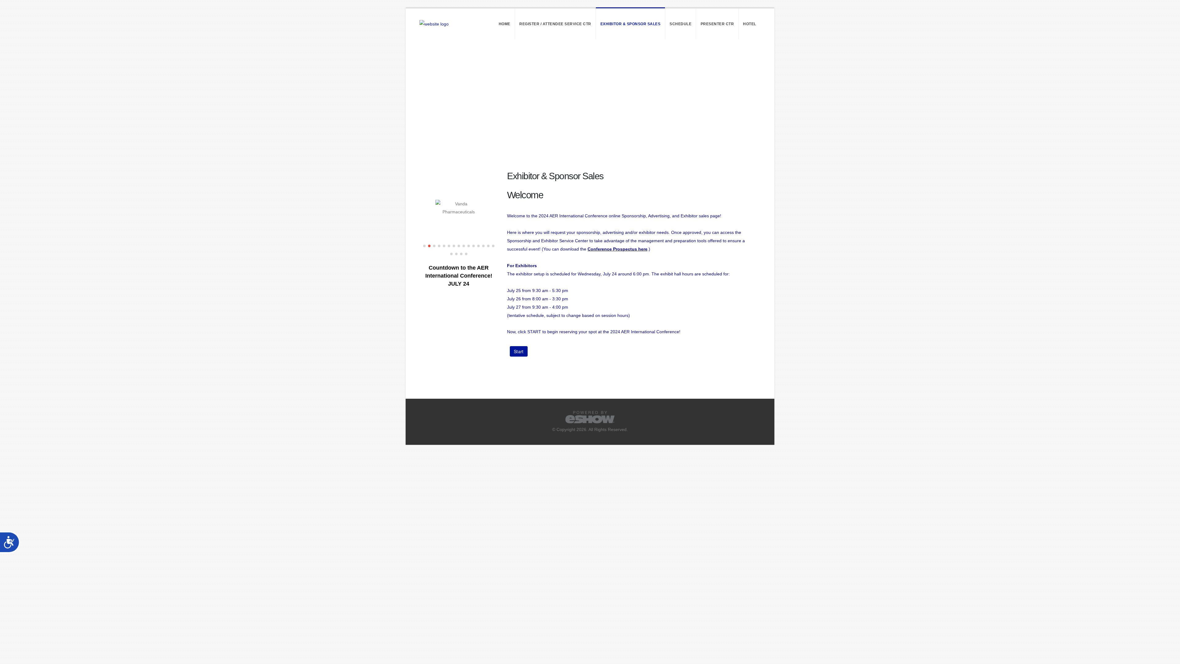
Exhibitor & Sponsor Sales (630, 24)
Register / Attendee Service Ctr (555, 24)
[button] (424, 246)
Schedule (680, 24)
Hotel (749, 24)
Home (504, 24)
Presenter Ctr (717, 24)
